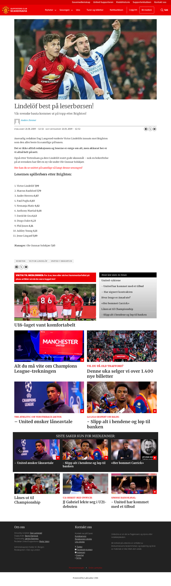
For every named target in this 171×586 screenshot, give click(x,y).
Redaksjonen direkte (83, 539)
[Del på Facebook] (146, 129)
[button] (19, 450)
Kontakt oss (160, 2)
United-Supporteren (103, 2)
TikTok (78, 558)
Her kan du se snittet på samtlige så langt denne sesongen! (48, 167)
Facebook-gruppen (84, 550)
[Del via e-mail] (154, 129)
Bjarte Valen (44, 542)
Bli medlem (147, 10)
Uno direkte (80, 542)
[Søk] (162, 10)
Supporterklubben (142, 2)
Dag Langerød (36, 533)
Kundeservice (80, 536)
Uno (78, 10)
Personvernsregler (77, 568)
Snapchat (80, 555)
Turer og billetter (95, 10)
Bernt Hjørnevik (31, 536)
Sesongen (65, 10)
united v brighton (61, 261)
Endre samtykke (95, 568)
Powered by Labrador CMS (85, 578)
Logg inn (133, 10)
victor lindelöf (38, 261)
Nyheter (49, 10)
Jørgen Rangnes (31, 539)
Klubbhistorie (123, 2)
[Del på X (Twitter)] (150, 129)
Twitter (79, 547)
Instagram (81, 552)
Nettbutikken (116, 10)
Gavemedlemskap (81, 2)
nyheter (21, 261)
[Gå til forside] (14, 10)
